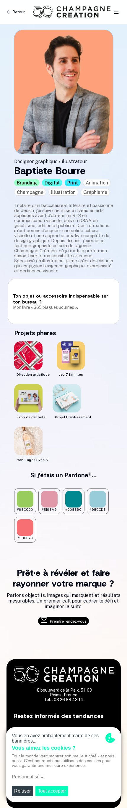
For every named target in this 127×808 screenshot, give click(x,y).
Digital (52, 183)
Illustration (63, 192)
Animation (97, 183)
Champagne (30, 192)
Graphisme (95, 192)
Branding (27, 183)
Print (72, 183)
